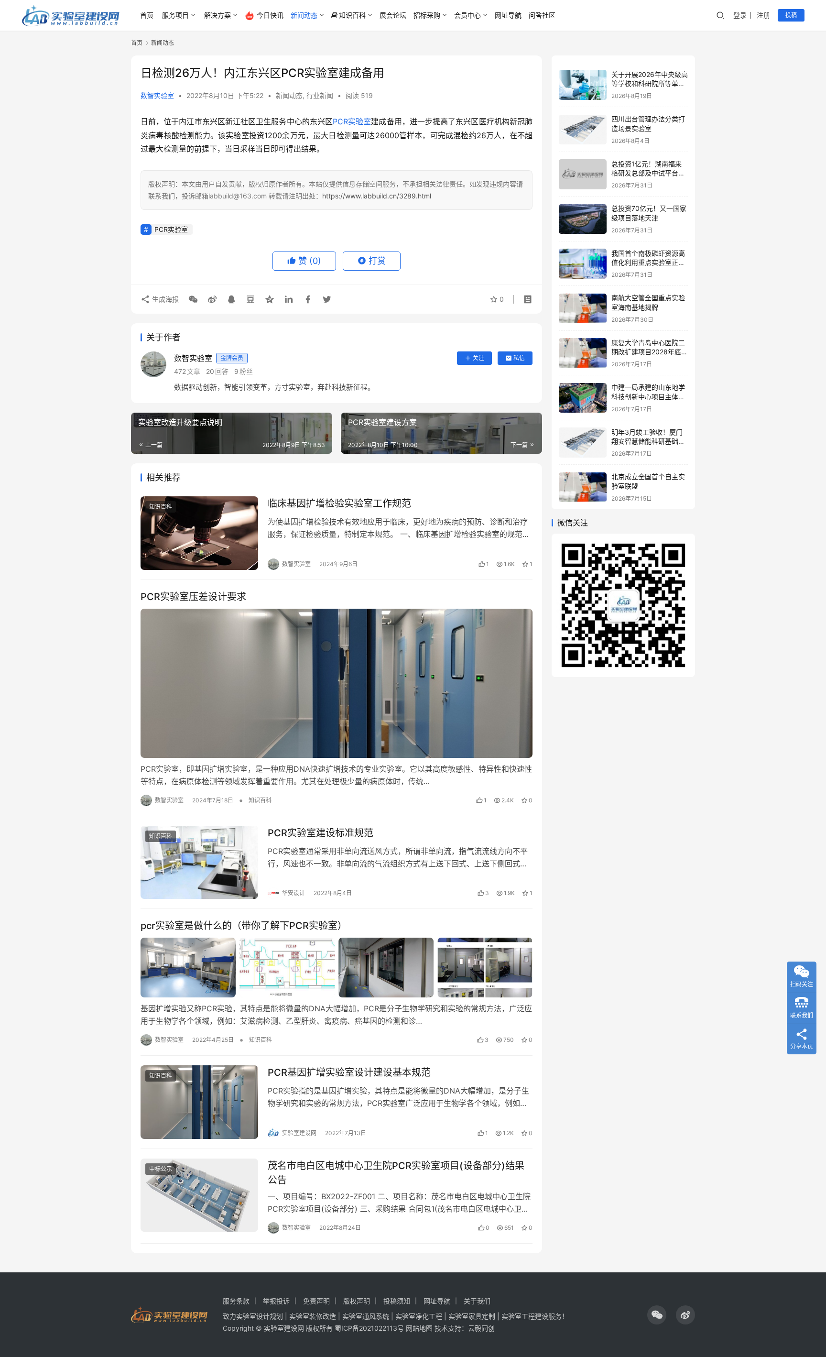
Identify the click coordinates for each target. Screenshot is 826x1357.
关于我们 (477, 1301)
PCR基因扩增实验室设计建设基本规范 (349, 1072)
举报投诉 (276, 1301)
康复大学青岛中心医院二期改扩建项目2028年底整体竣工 (649, 352)
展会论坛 (393, 15)
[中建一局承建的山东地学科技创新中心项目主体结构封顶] (583, 398)
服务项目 (175, 15)
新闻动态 (304, 15)
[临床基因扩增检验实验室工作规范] (199, 533)
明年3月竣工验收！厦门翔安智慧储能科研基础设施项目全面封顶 (648, 441)
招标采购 (426, 15)
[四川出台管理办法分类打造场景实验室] (583, 130)
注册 (763, 15)
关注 (478, 357)
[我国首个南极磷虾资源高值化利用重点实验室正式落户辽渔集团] (583, 264)
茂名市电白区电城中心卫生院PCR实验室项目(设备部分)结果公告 (396, 1172)
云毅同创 (481, 1328)
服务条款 (236, 1301)
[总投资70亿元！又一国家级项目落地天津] (583, 219)
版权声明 (356, 1301)
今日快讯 (270, 15)
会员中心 (467, 15)
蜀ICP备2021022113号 (369, 1328)
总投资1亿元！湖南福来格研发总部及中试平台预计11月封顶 (648, 173)
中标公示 (160, 1168)
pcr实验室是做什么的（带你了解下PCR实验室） (244, 925)
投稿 (791, 15)
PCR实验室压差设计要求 (193, 596)
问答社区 (542, 15)
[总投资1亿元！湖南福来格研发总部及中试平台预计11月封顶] (583, 174)
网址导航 (508, 15)
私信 (519, 357)
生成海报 (164, 299)
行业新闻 (319, 95)
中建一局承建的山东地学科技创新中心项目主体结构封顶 (648, 396)
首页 (146, 15)
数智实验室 (157, 95)
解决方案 (217, 15)
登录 (740, 15)
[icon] (656, 1314)
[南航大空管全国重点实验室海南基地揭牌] (583, 309)
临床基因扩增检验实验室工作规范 (339, 503)
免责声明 (316, 1301)
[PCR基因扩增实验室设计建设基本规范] (199, 1102)
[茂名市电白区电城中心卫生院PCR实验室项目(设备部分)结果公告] (199, 1195)
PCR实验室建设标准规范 (320, 833)
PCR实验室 (352, 121)
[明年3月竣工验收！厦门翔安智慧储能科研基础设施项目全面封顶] (583, 442)
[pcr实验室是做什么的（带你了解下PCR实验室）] (337, 967)
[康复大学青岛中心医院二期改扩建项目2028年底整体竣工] (583, 353)
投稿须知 (396, 1301)
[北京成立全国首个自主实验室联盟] (583, 487)
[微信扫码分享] (193, 299)
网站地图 (419, 1328)
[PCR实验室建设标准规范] (199, 862)
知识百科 (352, 15)
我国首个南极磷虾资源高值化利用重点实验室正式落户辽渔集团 (648, 262)
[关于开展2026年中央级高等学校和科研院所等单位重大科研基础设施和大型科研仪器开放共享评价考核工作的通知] (583, 85)
